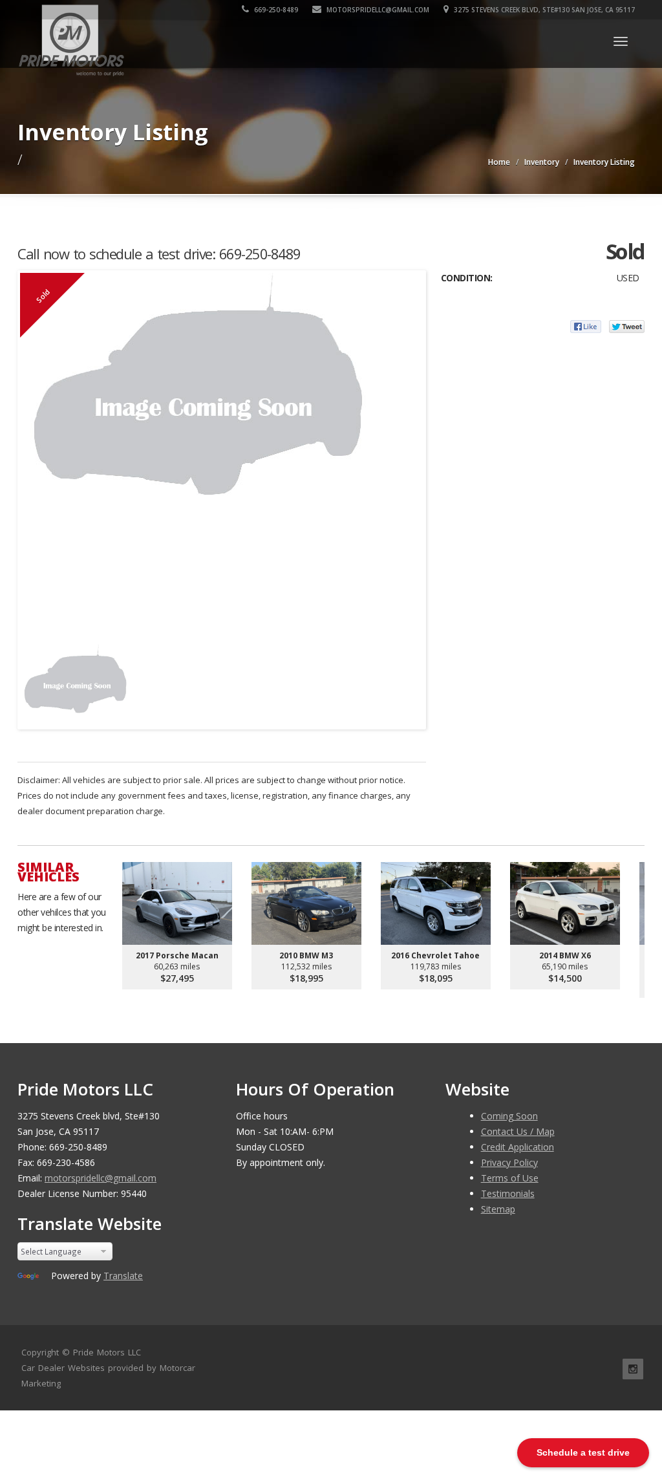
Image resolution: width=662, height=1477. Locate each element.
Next (410, 680)
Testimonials (508, 1193)
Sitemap (498, 1209)
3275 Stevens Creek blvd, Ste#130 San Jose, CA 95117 (543, 9)
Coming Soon (509, 1116)
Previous (33, 680)
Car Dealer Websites (63, 1368)
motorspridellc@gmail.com (377, 9)
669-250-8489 (275, 9)
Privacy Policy (509, 1162)
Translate (123, 1275)
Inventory (541, 161)
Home (499, 161)
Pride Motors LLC (107, 1352)
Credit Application (517, 1147)
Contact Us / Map (518, 1131)
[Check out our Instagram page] (633, 1369)
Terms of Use (510, 1178)
